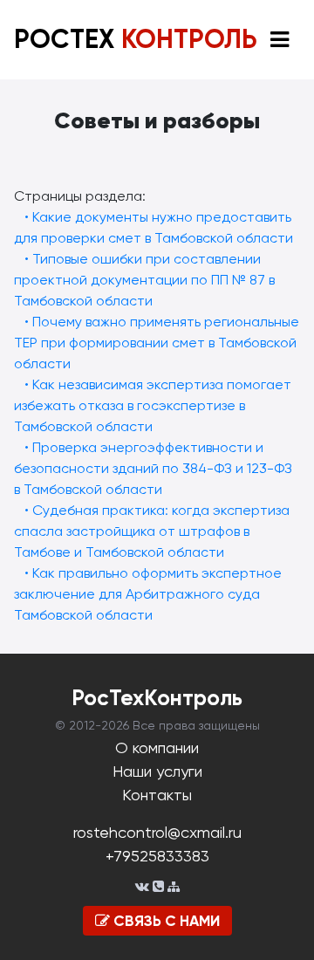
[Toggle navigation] (279, 39)
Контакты (157, 794)
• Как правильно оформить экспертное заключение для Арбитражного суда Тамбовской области (148, 594)
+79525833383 (157, 856)
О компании (157, 747)
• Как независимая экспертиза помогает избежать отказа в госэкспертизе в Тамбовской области (152, 405)
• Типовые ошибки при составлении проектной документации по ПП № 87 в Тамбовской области (144, 279)
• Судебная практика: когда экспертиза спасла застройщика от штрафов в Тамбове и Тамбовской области (152, 531)
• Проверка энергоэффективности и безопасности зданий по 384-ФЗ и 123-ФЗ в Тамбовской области (153, 468)
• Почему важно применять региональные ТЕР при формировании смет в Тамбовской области (156, 342)
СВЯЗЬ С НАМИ (165, 920)
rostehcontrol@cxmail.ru (157, 832)
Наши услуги (157, 771)
